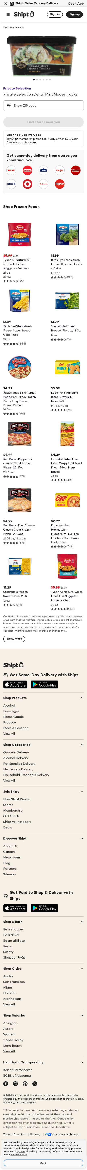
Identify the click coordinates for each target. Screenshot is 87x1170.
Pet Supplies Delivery (19, 763)
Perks (7, 946)
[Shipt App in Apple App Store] (15, 684)
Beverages (11, 711)
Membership (13, 810)
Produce (9, 722)
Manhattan (12, 998)
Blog (6, 863)
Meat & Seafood (16, 728)
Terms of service (14, 1134)
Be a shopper (13, 929)
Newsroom (11, 857)
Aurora (8, 1028)
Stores (8, 805)
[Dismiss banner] (5, 3)
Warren (9, 1034)
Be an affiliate (14, 940)
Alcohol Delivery (15, 758)
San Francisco (14, 982)
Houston (10, 993)
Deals (7, 827)
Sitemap (9, 874)
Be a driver (11, 935)
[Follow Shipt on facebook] (5, 1084)
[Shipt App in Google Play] (44, 684)
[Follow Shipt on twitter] (34, 1084)
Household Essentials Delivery (26, 775)
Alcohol (9, 705)
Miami (7, 987)
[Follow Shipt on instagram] (15, 1084)
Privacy (35, 1134)
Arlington (10, 1023)
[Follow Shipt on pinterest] (25, 1084)
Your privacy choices (65, 1134)
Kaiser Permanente (17, 1070)
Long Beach (12, 1045)
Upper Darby (13, 1040)
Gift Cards (11, 816)
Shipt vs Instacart (17, 821)
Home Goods (13, 716)
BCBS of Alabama (17, 1075)
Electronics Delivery (18, 769)
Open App (76, 3)
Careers (9, 851)
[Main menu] (8, 14)
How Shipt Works (16, 799)
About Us (10, 846)
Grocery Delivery (16, 752)
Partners (10, 868)
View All (9, 733)
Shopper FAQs (14, 957)
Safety (8, 952)
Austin (8, 976)
